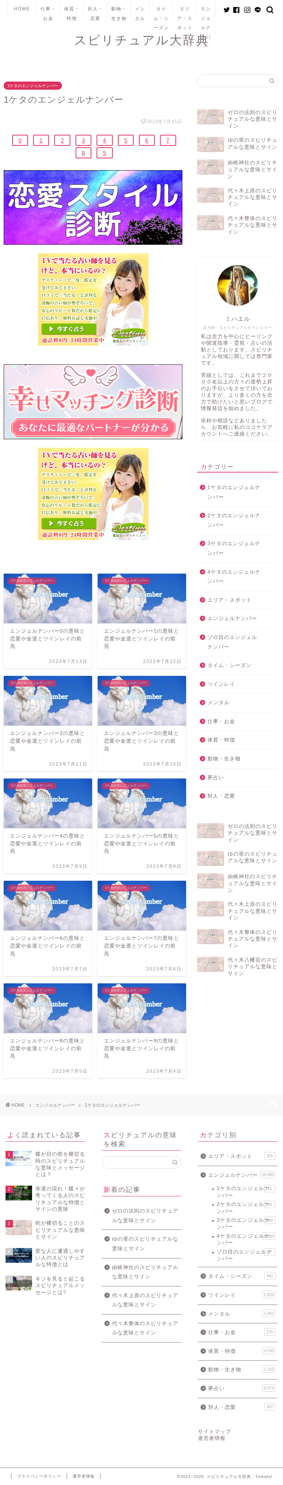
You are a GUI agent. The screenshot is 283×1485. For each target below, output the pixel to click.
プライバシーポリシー (39, 1476)
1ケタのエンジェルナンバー (32, 85)
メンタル (140, 12)
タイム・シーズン (161, 12)
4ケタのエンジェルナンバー (234, 576)
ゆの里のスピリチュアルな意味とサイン (145, 1243)
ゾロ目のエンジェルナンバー (232, 642)
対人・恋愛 (95, 12)
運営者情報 (212, 1438)
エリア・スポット (185, 12)
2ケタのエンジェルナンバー (234, 520)
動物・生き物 (119, 12)
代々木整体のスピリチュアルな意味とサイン (145, 1328)
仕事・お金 (48, 12)
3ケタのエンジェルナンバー (234, 548)
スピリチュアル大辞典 (141, 40)
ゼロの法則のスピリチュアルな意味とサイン (145, 1215)
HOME (22, 8)
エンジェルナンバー (206, 12)
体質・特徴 (72, 12)
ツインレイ (221, 684)
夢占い (215, 777)
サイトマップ (214, 1431)
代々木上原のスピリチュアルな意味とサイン (145, 1300)
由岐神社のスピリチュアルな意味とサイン (145, 1272)
